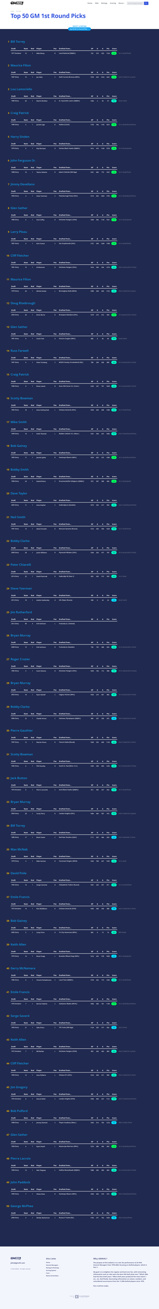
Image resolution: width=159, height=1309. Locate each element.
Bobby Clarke (20, 541)
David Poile (18, 873)
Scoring (113, 3)
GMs (97, 3)
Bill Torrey (18, 41)
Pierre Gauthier (22, 730)
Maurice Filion (21, 65)
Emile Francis (20, 897)
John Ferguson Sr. (23, 160)
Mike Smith (19, 422)
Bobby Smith (20, 469)
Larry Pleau (19, 232)
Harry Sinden (20, 137)
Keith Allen (18, 944)
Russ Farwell (20, 351)
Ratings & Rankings (52, 1268)
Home (89, 3)
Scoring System (51, 1270)
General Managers (52, 1265)
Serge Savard (20, 1016)
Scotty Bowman (22, 398)
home (12, 11)
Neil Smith (18, 517)
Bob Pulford (19, 1111)
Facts (48, 1273)
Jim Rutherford (21, 612)
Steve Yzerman (21, 588)
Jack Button (19, 778)
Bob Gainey (19, 446)
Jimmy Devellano (23, 184)
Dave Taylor (19, 493)
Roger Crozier (20, 659)
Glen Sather (19, 208)
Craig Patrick (20, 113)
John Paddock (20, 1182)
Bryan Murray (20, 635)
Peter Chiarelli (21, 565)
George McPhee (22, 1206)
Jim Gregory (19, 1087)
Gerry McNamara (23, 968)
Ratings (104, 3)
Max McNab (19, 849)
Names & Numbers (52, 1276)
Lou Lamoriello (21, 89)
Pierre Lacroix (21, 1158)
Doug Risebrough (23, 303)
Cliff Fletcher (20, 255)
